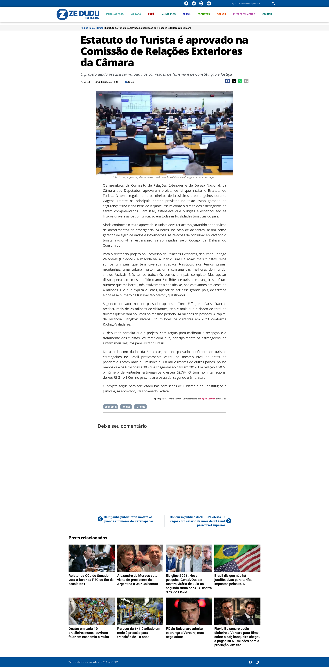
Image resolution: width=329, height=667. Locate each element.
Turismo (140, 406)
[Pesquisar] (273, 3)
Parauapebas (115, 14)
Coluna (267, 14)
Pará (151, 14)
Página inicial (88, 28)
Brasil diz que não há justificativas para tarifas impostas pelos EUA (233, 580)
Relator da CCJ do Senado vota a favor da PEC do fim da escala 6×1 (91, 580)
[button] (227, 81)
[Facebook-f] (186, 3)
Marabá (136, 14)
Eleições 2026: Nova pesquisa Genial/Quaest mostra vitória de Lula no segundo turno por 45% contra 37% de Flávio (189, 584)
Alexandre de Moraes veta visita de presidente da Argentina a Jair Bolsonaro (137, 580)
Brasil (186, 14)
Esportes (204, 14)
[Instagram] (201, 3)
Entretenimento (244, 14)
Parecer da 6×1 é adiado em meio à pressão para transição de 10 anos (138, 633)
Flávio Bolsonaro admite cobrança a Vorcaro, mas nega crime (185, 633)
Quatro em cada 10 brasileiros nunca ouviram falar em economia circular (89, 633)
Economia (111, 406)
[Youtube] (209, 3)
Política (126, 406)
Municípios (168, 14)
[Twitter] (194, 3)
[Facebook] (250, 662)
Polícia (221, 14)
